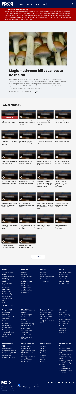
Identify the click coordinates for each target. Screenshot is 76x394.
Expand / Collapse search (73, 4)
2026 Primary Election (65, 272)
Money (43, 269)
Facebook (43, 353)
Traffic (4, 303)
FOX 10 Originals (28, 310)
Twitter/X (43, 355)
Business (43, 272)
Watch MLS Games (65, 373)
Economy (43, 274)
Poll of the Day (6, 296)
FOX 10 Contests (26, 346)
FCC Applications (64, 321)
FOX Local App (6, 355)
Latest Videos (6, 289)
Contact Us (62, 317)
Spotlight (5, 336)
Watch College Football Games (66, 351)
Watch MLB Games (65, 354)
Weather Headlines (27, 276)
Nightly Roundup (7, 294)
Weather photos (26, 361)
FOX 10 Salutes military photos (28, 353)
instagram (55, 382)
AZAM (4, 274)
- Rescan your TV (64, 330)
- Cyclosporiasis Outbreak (7, 284)
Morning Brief (6, 292)
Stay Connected (27, 343)
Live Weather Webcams (9, 350)
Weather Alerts (25, 283)
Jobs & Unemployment (47, 276)
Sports (4, 300)
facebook (48, 382)
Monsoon (24, 274)
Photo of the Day (26, 359)
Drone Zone (6, 323)
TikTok (42, 348)
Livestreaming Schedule (9, 353)
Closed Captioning (64, 315)
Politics (62, 269)
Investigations (6, 325)
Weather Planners (26, 281)
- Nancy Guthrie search (9, 332)
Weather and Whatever (28, 335)
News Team (63, 326)
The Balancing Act (26, 315)
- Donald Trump (64, 283)
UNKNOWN (24, 332)
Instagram (43, 350)
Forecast (24, 272)
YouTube (43, 346)
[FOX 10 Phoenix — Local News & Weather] (8, 4)
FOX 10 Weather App (8, 357)
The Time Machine (26, 330)
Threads (42, 357)
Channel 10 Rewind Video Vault (8, 317)
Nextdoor (43, 362)
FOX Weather (25, 292)
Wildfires (23, 279)
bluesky (66, 382)
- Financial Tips (44, 281)
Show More (38, 256)
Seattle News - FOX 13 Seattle (47, 321)
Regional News (46, 310)
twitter (51, 382)
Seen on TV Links (7, 298)
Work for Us (62, 332)
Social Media (45, 343)
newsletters (73, 382)
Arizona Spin (6, 312)
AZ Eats (23, 312)
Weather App (25, 285)
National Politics (64, 281)
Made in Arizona (7, 327)
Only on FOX (7, 310)
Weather (24, 269)
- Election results (64, 274)
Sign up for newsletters (28, 350)
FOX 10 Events (25, 348)
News (4, 269)
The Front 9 (24, 321)
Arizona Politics (63, 276)
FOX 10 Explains (7, 279)
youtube (58, 382)
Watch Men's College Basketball (65, 363)
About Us (63, 310)
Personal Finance (45, 279)
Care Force (5, 315)
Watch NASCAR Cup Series (65, 357)
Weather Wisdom (26, 290)
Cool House (5, 321)
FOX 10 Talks (25, 319)
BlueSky (42, 359)
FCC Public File (63, 324)
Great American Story (27, 324)
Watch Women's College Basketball (64, 367)
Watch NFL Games (65, 348)
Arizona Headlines (7, 272)
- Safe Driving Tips (7, 305)
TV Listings (62, 328)
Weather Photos (26, 288)
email (69, 382)
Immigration (6, 287)
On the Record (25, 328)
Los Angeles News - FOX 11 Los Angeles (46, 313)
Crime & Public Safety (8, 276)
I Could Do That (26, 326)
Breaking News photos (28, 357)
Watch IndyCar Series (65, 361)
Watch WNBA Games (65, 371)
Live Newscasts (7, 348)
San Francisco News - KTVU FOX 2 (46, 317)
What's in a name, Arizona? (26, 338)
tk (62, 382)
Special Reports (6, 334)
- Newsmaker (63, 279)
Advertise (62, 312)
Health (4, 281)
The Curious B (25, 317)
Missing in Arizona (7, 330)
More (44, 4)
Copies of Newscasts (65, 319)
